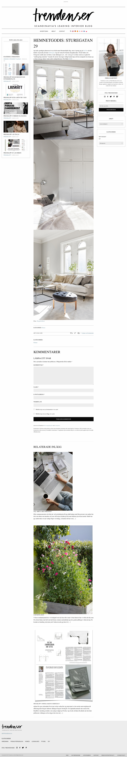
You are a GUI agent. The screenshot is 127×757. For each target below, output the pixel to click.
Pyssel (43, 741)
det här (85, 50)
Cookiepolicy (57, 425)
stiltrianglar (52, 52)
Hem (67, 755)
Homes (43, 327)
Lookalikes (35, 741)
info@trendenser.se (7, 733)
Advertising (44, 31)
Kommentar (39, 365)
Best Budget (102, 136)
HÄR (70, 59)
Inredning (5, 741)
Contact (62, 31)
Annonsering (87, 755)
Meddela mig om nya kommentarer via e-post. (47, 409)
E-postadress (39, 394)
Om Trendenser (75, 755)
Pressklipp (7, 81)
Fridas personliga (17, 741)
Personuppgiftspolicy (48, 425)
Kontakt (96, 755)
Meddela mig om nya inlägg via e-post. (45, 414)
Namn (36, 387)
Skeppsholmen (41, 321)
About (53, 31)
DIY (100, 139)
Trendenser (63, 17)
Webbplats (38, 402)
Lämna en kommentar (88, 333)
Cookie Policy (121, 755)
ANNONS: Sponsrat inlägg (12, 59)
